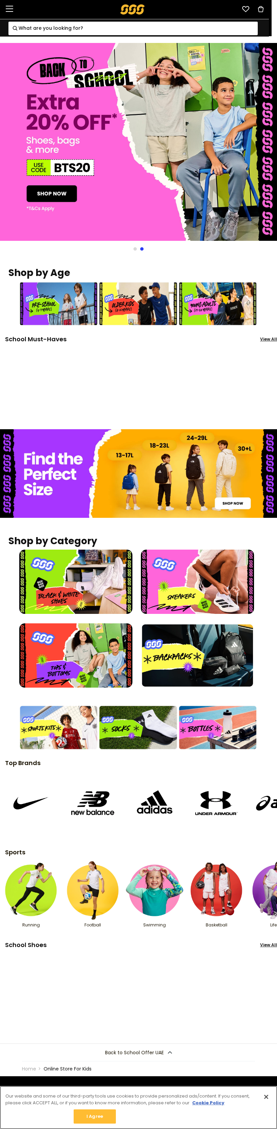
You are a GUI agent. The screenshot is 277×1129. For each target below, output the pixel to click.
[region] (138, 1107)
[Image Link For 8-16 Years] (138, 303)
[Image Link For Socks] (138, 727)
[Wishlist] (245, 9)
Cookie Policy (208, 1103)
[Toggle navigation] (9, 9)
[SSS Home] (132, 9)
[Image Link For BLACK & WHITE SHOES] (75, 581)
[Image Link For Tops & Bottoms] (75, 655)
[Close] (266, 1096)
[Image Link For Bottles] (217, 727)
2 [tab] (140, 249)
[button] (138, 1052)
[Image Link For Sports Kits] (58, 727)
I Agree (94, 1116)
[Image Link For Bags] (197, 655)
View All (268, 339)
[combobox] (133, 28)
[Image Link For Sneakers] (197, 581)
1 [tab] (133, 249)
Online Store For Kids (68, 1069)
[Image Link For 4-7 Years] (58, 303)
